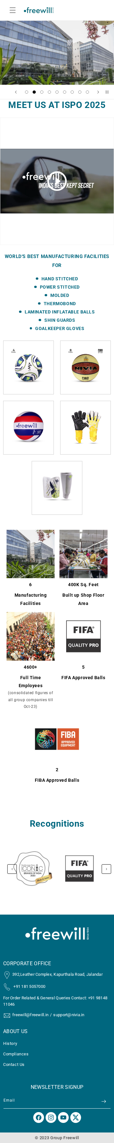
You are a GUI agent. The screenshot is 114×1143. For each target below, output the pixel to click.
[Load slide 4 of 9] (49, 92)
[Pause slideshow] (107, 92)
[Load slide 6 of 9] (64, 92)
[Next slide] (98, 92)
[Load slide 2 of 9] (34, 92)
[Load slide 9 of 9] (87, 92)
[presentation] (12, 869)
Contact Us (14, 1064)
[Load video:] (57, 181)
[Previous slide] (16, 92)
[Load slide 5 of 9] (57, 92)
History (10, 1043)
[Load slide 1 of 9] (26, 92)
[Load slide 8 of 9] (80, 92)
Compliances (16, 1054)
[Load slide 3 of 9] (42, 92)
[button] (13, 10)
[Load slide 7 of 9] (72, 92)
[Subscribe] (104, 1101)
